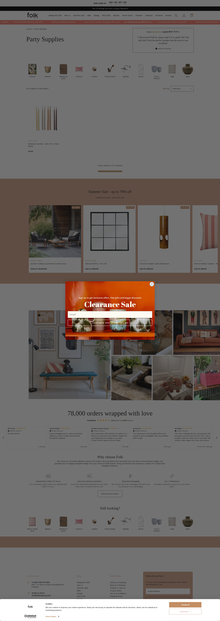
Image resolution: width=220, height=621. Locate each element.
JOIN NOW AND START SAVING (110, 322)
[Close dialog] (152, 284)
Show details (51, 616)
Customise (184, 612)
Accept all (185, 605)
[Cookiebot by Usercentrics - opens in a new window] (30, 616)
